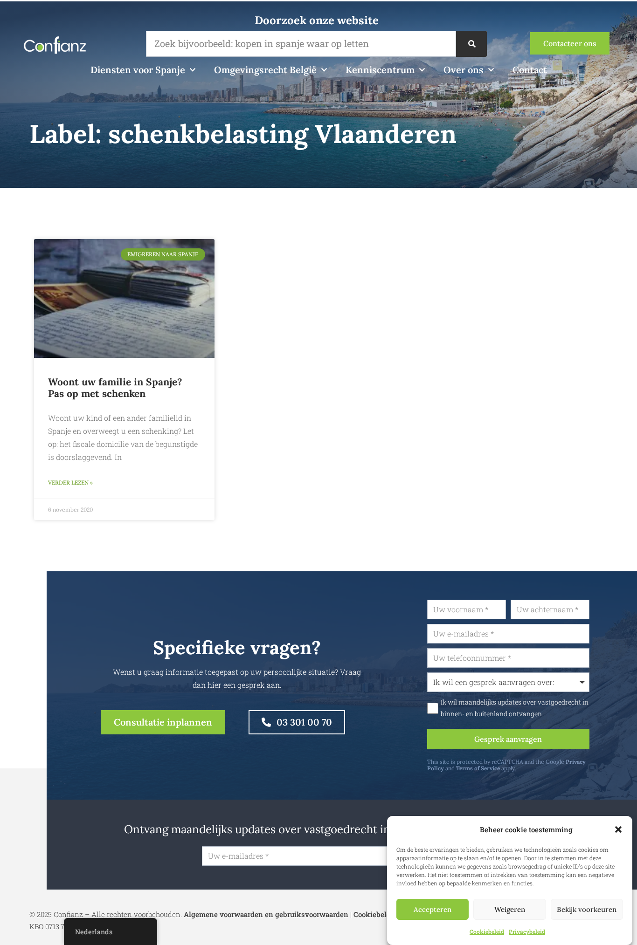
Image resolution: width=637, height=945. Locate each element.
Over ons (463, 69)
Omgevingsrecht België (265, 69)
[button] (618, 829)
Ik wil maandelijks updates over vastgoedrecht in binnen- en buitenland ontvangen (515, 708)
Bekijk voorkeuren (586, 909)
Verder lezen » (70, 482)
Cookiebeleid (487, 931)
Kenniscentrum (380, 69)
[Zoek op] (471, 44)
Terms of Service (478, 768)
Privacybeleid (527, 931)
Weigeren (509, 909)
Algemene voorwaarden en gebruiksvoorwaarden (266, 914)
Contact (529, 69)
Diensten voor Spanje (137, 69)
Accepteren (432, 909)
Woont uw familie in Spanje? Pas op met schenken (115, 388)
